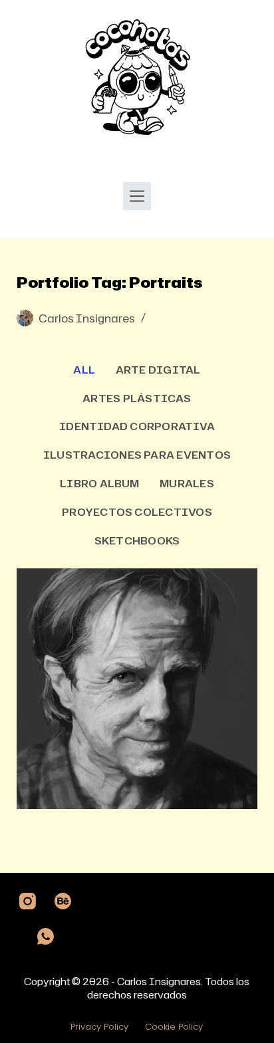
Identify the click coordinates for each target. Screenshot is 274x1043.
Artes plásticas (136, 398)
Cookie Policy (174, 1027)
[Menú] (137, 196)
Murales (187, 483)
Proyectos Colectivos (137, 512)
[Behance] (63, 901)
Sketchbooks (137, 540)
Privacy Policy (99, 1027)
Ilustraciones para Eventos (137, 454)
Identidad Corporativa (137, 426)
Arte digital (158, 369)
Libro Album (100, 483)
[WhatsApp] (45, 936)
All (84, 369)
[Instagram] (27, 901)
